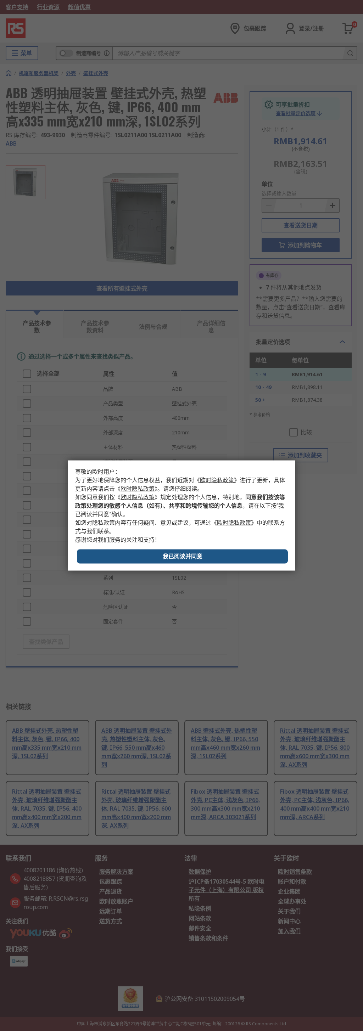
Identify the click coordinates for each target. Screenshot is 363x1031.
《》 (217, 480)
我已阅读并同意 (182, 556)
